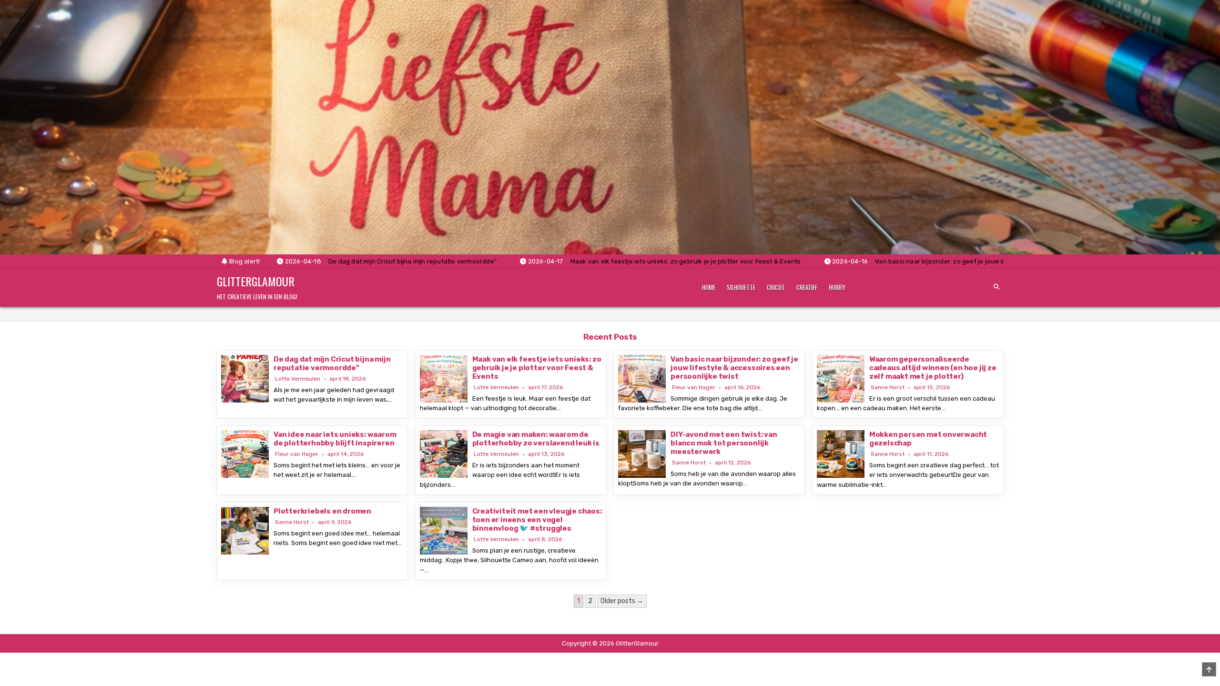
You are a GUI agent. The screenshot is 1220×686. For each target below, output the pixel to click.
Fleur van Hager (693, 387)
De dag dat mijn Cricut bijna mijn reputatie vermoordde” (332, 363)
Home (708, 287)
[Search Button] (996, 287)
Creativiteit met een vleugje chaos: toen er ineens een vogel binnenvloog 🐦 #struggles (537, 520)
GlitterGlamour (256, 281)
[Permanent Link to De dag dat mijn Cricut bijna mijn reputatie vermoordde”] (245, 379)
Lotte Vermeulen (297, 379)
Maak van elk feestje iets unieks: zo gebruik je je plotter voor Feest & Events (536, 368)
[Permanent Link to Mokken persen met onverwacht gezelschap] (840, 454)
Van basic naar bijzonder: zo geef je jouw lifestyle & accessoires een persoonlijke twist (734, 368)
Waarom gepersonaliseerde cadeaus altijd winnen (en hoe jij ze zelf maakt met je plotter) (932, 368)
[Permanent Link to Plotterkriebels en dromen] (245, 531)
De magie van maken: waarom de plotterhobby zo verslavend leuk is (536, 438)
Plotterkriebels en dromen (322, 511)
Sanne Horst (888, 387)
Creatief (806, 287)
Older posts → (621, 601)
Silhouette (741, 287)
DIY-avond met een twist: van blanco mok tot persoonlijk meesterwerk (724, 443)
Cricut (776, 287)
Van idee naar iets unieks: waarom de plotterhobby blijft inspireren (335, 438)
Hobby (837, 287)
